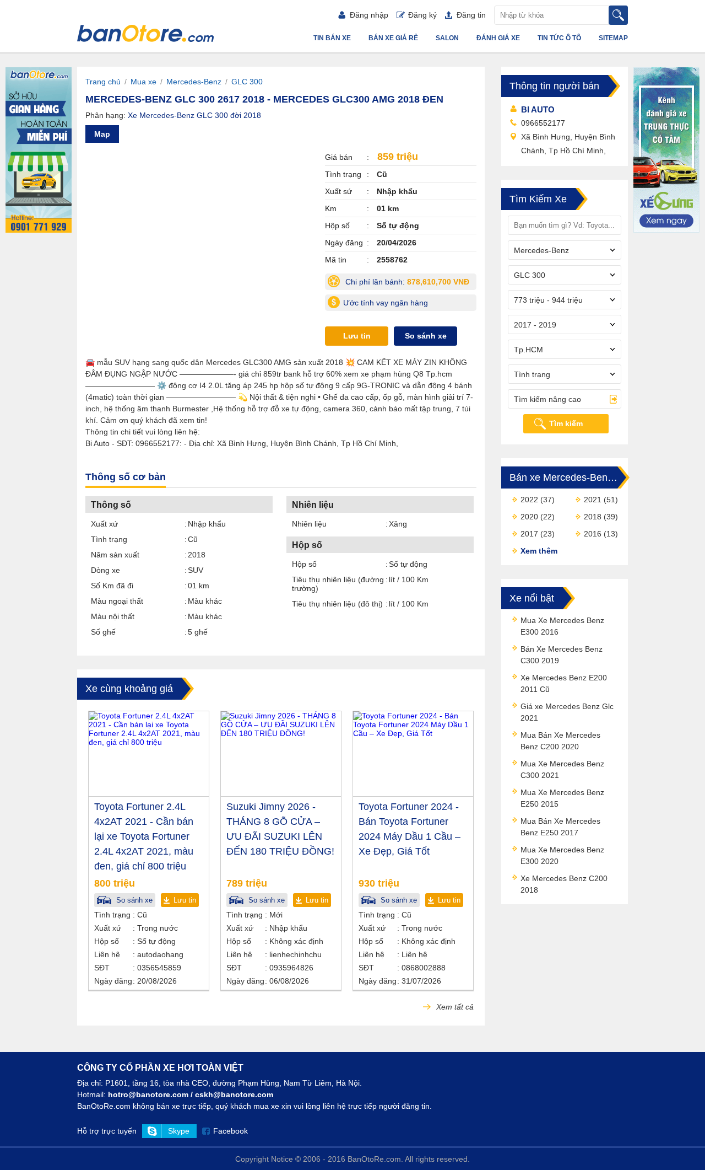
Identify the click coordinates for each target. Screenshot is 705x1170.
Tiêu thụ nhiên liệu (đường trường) (338, 584)
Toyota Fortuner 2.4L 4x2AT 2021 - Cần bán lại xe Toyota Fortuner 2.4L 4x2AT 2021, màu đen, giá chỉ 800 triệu (143, 836)
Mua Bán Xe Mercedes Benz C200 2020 (560, 741)
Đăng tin (471, 14)
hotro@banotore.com (148, 1094)
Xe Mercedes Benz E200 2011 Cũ (563, 683)
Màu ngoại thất (117, 601)
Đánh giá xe (498, 38)
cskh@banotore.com (234, 1094)
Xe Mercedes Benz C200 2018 (564, 884)
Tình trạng (109, 539)
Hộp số (304, 564)
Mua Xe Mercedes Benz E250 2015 (562, 798)
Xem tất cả (454, 1006)
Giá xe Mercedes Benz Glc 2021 (567, 712)
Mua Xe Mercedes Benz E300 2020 (562, 855)
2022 (529, 499)
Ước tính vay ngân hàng (385, 302)
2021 (592, 499)
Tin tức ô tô (559, 38)
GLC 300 (247, 81)
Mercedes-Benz (193, 81)
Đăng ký (422, 14)
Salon (447, 38)
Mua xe (143, 81)
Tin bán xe (332, 38)
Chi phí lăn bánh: (409, 283)
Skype (178, 1130)
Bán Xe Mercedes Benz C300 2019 (561, 655)
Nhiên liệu (309, 523)
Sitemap (613, 38)
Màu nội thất (112, 616)
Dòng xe (105, 570)
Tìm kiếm (566, 423)
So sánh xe (426, 335)
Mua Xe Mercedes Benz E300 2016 (562, 626)
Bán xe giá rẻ (393, 38)
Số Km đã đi (112, 585)
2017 (529, 533)
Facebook (230, 1130)
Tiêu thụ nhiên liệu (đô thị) (337, 603)
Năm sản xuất (115, 554)
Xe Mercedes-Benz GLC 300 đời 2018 (194, 115)
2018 (592, 516)
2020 (529, 516)
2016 (592, 533)
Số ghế (103, 631)
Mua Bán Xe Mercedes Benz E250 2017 (560, 827)
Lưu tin (357, 335)
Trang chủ (103, 81)
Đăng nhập (369, 14)
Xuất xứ (104, 523)
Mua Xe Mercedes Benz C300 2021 (562, 769)
